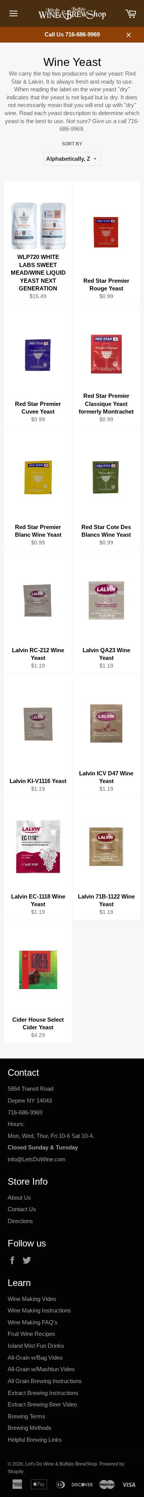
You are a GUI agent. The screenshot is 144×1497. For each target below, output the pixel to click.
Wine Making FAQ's (33, 1322)
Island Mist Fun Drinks (36, 1345)
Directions (20, 1221)
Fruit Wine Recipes (31, 1333)
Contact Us (22, 1209)
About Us (19, 1197)
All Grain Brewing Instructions (45, 1381)
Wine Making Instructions (39, 1310)
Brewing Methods (29, 1427)
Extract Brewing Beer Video (42, 1404)
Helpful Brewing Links (35, 1439)
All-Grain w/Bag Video (35, 1357)
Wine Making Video (32, 1299)
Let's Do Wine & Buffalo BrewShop (61, 1464)
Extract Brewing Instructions (43, 1393)
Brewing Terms (26, 1416)
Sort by (72, 144)
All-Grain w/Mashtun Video (41, 1369)
